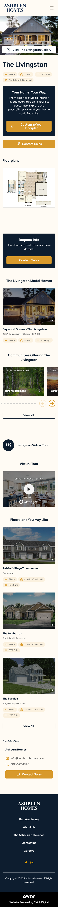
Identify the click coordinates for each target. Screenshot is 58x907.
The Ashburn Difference (29, 835)
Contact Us (29, 843)
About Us (29, 827)
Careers (29, 850)
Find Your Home (29, 819)
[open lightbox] (29, 35)
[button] (51, 8)
